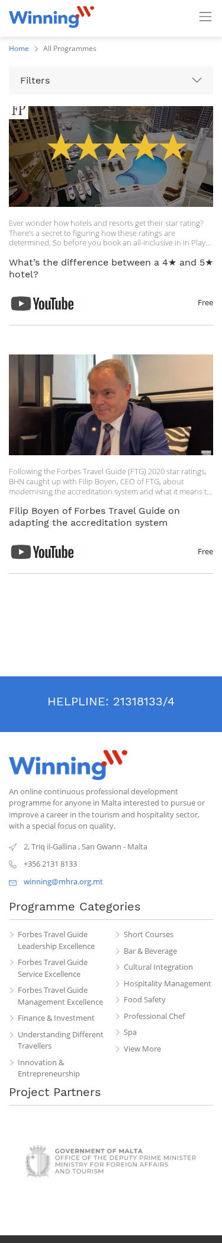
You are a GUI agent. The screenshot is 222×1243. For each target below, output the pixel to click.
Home (19, 48)
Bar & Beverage (150, 950)
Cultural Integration (158, 966)
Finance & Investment (56, 1017)
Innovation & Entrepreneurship (49, 1068)
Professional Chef (154, 1016)
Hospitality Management (167, 983)
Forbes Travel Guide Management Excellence (60, 996)
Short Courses (148, 934)
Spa (130, 1032)
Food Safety (145, 999)
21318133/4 (144, 701)
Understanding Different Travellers (61, 1040)
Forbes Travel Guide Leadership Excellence (56, 940)
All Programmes (69, 48)
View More (142, 1048)
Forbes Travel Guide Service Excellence (53, 968)
